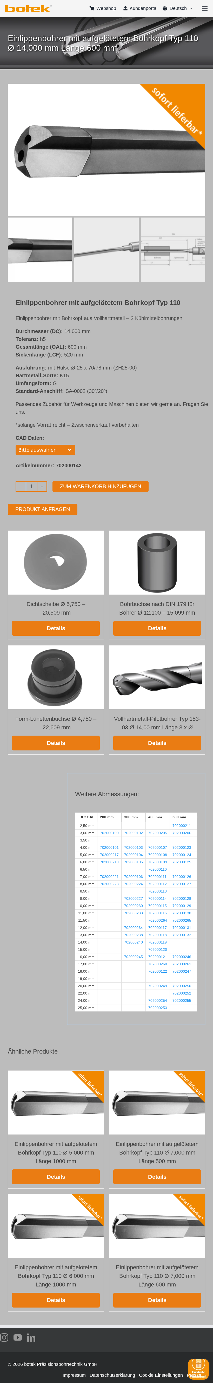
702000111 (157, 877)
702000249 (157, 986)
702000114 (157, 898)
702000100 (109, 833)
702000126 (181, 877)
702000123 (181, 847)
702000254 (157, 1000)
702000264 (157, 920)
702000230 (133, 906)
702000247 (181, 971)
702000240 (133, 942)
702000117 (157, 928)
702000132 (181, 935)
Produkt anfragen (42, 509)
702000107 (157, 847)
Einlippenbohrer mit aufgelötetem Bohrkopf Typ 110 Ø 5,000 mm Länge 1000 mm (56, 1152)
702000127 (181, 884)
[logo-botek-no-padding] (28, 7)
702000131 (181, 928)
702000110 (157, 869)
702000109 (157, 862)
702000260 (157, 964)
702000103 (133, 847)
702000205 (157, 833)
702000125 (181, 862)
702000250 (181, 986)
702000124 (181, 855)
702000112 (157, 884)
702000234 (133, 928)
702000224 (133, 884)
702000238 (133, 935)
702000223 (109, 884)
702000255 (181, 1000)
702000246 (181, 957)
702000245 (133, 957)
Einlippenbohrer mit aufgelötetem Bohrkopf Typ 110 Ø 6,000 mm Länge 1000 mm (56, 1276)
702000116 (157, 913)
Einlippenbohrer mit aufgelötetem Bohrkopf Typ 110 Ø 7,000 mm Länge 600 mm (157, 1276)
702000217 (109, 855)
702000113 (157, 891)
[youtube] (18, 1337)
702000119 (157, 942)
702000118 (157, 935)
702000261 (181, 964)
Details (56, 628)
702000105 (133, 862)
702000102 (133, 833)
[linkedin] (31, 1337)
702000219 (109, 862)
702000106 (133, 877)
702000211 (181, 826)
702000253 (157, 1008)
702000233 (133, 913)
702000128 (181, 898)
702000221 (109, 877)
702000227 (133, 898)
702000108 (157, 855)
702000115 (157, 906)
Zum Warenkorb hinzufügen (100, 486)
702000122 (157, 971)
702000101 (109, 847)
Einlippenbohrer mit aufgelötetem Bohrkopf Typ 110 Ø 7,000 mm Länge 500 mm (157, 1152)
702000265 (181, 920)
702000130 (181, 913)
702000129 (181, 906)
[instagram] (4, 1337)
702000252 (181, 993)
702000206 (181, 833)
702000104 (133, 855)
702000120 (157, 949)
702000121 (157, 957)
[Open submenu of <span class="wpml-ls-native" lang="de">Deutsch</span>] (189, 8)
